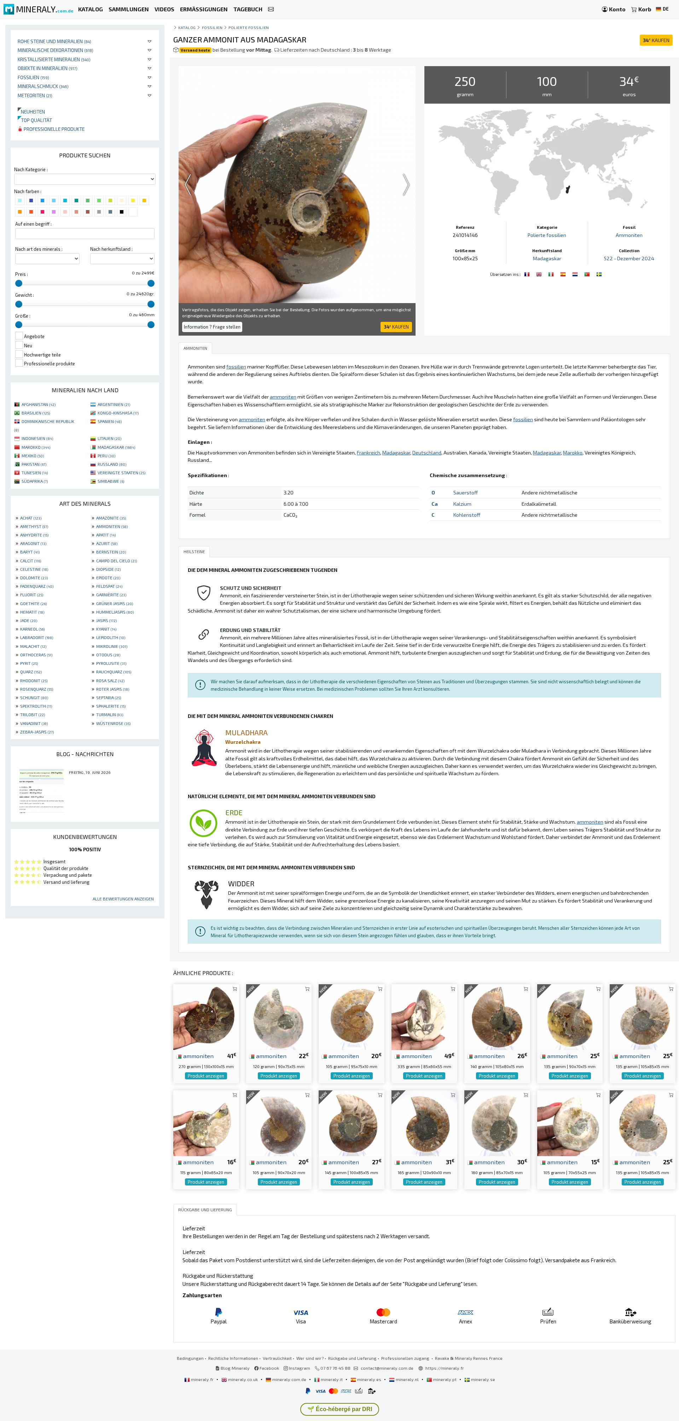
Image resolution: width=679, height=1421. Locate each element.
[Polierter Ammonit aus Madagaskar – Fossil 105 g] (351, 1016)
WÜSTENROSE (113, 723)
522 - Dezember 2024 (629, 258)
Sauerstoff (465, 492)
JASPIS (106, 620)
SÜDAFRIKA (35, 480)
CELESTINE (34, 569)
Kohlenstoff (466, 515)
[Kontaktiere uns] (271, 9)
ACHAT (30, 517)
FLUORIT (31, 594)
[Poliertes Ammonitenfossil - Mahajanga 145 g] (351, 1122)
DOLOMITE (34, 577)
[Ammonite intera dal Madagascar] (551, 273)
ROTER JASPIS (112, 688)
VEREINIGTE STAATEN (121, 472)
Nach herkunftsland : (111, 249)
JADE (28, 620)
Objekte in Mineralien (47, 68)
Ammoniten (629, 235)
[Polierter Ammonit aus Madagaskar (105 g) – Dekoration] (570, 1122)
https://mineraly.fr (444, 1367)
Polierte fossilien (248, 27)
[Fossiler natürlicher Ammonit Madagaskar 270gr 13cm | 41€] (206, 1016)
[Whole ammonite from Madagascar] (539, 273)
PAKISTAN (34, 464)
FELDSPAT (109, 586)
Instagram (299, 1367)
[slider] (18, 283)
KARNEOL (32, 628)
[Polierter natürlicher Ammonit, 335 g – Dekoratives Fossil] (424, 1016)
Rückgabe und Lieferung (352, 1358)
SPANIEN (110, 421)
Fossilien (33, 77)
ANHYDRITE (34, 534)
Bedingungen (190, 1358)
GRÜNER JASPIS (114, 603)
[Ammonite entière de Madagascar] (527, 273)
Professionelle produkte (54, 129)
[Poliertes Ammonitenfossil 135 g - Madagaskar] (642, 1122)
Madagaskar (547, 258)
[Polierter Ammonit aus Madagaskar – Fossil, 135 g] (642, 1016)
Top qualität (35, 120)
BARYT (30, 551)
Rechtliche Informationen (233, 1358)
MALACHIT (33, 646)
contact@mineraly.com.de (387, 1367)
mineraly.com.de (289, 1379)
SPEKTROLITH (36, 705)
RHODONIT (33, 680)
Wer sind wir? (310, 1358)
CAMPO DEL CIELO (116, 560)
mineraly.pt (445, 1379)
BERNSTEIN (111, 551)
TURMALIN (109, 714)
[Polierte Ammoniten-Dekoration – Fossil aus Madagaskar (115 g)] (206, 1122)
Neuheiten (31, 112)
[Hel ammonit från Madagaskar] (599, 273)
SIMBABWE (111, 480)
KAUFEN (656, 40)
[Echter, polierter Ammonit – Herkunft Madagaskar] (570, 1016)
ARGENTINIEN (114, 404)
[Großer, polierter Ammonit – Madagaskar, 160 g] (497, 1122)
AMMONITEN (112, 526)
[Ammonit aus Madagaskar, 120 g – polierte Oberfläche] (279, 1016)
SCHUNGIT (34, 697)
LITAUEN (109, 438)
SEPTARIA (108, 697)
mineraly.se (482, 1379)
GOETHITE (33, 603)
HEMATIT (32, 611)
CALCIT (30, 560)
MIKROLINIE (111, 646)
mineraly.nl (407, 1379)
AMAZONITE (111, 517)
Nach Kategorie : (31, 169)
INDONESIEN (37, 438)
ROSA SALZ (110, 680)
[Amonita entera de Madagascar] (563, 273)
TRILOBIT (32, 714)
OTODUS (108, 654)
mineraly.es (369, 1379)
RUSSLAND (112, 464)
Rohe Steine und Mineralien (54, 41)
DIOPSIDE (108, 569)
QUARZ (31, 671)
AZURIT (106, 543)
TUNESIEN (35, 472)
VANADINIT (34, 723)
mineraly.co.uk (243, 1379)
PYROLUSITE (111, 663)
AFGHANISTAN (39, 404)
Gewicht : (24, 295)
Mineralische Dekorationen (55, 50)
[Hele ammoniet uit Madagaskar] (575, 273)
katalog (187, 27)
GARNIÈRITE (111, 594)
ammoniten (198, 1055)
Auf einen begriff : (33, 224)
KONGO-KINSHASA (118, 412)
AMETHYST (34, 526)
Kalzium (462, 504)
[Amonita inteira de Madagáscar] (587, 273)
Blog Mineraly (235, 1367)
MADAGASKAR (116, 447)
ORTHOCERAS (36, 654)
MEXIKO (33, 455)
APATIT (106, 534)
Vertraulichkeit (277, 1358)
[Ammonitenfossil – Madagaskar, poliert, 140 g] (497, 1016)
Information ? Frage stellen (212, 327)
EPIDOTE (108, 577)
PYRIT (29, 663)
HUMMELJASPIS (115, 611)
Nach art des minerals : (39, 249)
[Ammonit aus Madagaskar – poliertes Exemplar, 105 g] (279, 1122)
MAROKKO (36, 447)
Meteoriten (35, 95)
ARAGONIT (33, 543)
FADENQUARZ (36, 586)
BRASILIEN (36, 412)
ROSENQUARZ (36, 688)
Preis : (21, 274)
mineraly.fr (202, 1379)
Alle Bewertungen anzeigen (123, 898)
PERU (106, 455)
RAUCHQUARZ (113, 671)
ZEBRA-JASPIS (37, 731)
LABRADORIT (36, 637)
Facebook (269, 1367)
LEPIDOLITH (110, 637)
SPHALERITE (111, 705)
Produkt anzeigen (206, 1076)
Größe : (22, 316)
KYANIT (106, 628)
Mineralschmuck (43, 86)
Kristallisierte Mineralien (54, 59)
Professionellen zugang (405, 1358)
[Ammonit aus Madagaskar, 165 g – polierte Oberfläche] (424, 1122)
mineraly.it (332, 1379)
